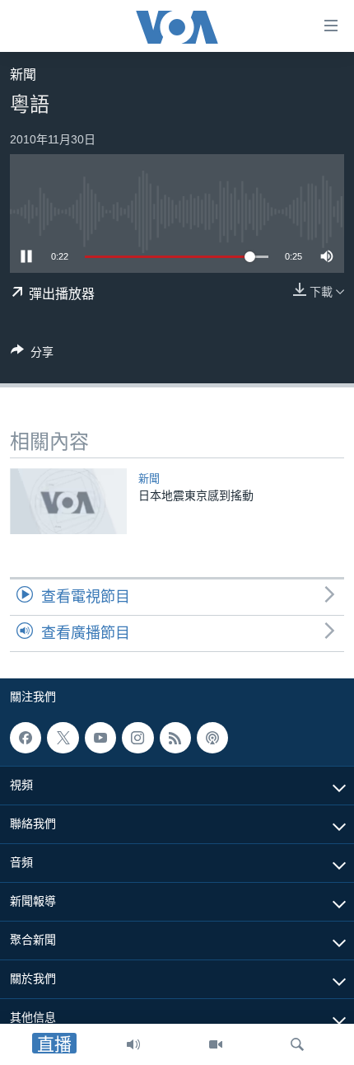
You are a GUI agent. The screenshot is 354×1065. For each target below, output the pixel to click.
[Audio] (133, 1044)
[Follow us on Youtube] (100, 737)
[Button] (32, 355)
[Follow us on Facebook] (25, 737)
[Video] (215, 1044)
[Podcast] (212, 737)
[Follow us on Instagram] (137, 737)
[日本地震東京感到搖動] (68, 501)
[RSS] (175, 737)
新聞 (23, 75)
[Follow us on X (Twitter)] (62, 737)
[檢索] (297, 1044)
